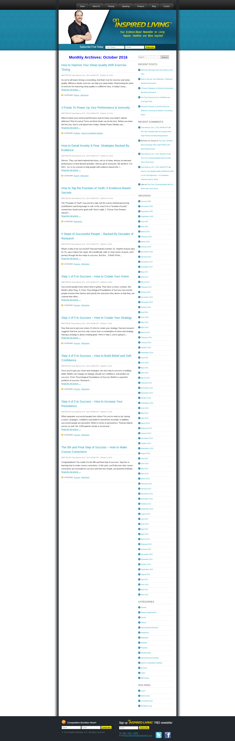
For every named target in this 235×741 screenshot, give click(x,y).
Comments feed (147, 701)
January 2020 (146, 247)
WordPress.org (146, 706)
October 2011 (146, 564)
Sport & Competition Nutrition (92, 133)
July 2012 (144, 519)
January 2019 (146, 257)
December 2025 (147, 206)
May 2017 (144, 272)
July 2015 (144, 358)
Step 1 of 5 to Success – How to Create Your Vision (95, 276)
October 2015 (146, 348)
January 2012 (146, 549)
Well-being (85, 95)
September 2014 (147, 403)
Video (143, 673)
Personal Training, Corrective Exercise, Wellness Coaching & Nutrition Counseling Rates (156, 111)
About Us (96, 6)
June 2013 (145, 464)
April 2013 (145, 474)
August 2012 (145, 514)
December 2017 (147, 262)
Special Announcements (150, 658)
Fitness (76, 95)
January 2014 (146, 433)
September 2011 (147, 569)
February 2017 (146, 287)
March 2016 (145, 332)
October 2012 (146, 504)
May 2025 (144, 227)
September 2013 (147, 448)
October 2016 (146, 307)
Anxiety (76, 176)
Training (111, 6)
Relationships (146, 653)
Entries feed (145, 696)
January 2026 (146, 201)
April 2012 (145, 534)
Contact (167, 6)
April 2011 (144, 595)
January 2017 (146, 292)
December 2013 (147, 438)
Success (77, 264)
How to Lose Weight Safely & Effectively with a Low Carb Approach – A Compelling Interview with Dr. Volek (157, 175)
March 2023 (145, 232)
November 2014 (147, 393)
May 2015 (144, 368)
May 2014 (144, 413)
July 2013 (144, 458)
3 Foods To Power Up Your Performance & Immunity (95, 107)
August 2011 (145, 574)
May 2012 (144, 529)
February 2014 (146, 428)
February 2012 (146, 544)
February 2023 (146, 237)
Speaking (125, 6)
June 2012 (145, 524)
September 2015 (147, 353)
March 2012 (145, 539)
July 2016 (144, 312)
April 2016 (145, 327)
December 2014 (147, 388)
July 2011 (144, 579)
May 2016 (144, 322)
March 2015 (145, 378)
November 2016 (147, 302)
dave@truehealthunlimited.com (138, 735)
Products (140, 6)
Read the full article (71, 90)
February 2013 (146, 484)
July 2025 (144, 222)
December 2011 (147, 554)
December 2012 (147, 494)
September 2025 (147, 216)
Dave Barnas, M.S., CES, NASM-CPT (85, 75)
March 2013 (145, 479)
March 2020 (145, 242)
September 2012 (147, 509)
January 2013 (146, 489)
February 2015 (146, 383)
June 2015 (145, 363)
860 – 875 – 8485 (130, 733)
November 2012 (147, 499)
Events (143, 617)
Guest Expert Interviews (149, 628)
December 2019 (147, 252)
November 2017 (147, 267)
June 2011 (145, 585)
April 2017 (145, 277)
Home (82, 6)
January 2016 (146, 343)
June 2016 (145, 317)
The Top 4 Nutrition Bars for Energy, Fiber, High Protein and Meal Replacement (157, 145)
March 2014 (145, 423)
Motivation (145, 638)
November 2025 (147, 211)
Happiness (145, 633)
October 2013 (146, 443)
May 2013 (144, 469)
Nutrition (77, 133)
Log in (143, 691)
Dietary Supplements (148, 612)
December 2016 (147, 297)
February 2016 (146, 337)
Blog (154, 6)
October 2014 (146, 398)
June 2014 (145, 408)
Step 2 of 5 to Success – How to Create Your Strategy (96, 317)
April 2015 (145, 373)
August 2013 (145, 453)
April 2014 (145, 418)
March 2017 (145, 282)
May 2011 (144, 590)
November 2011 (147, 559)
